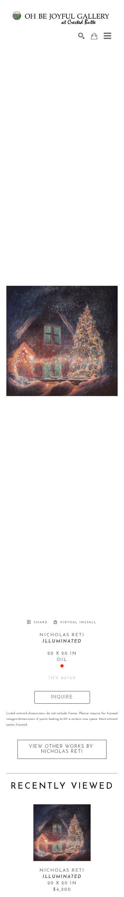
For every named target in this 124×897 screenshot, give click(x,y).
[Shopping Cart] (94, 36)
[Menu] (107, 36)
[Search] (81, 36)
